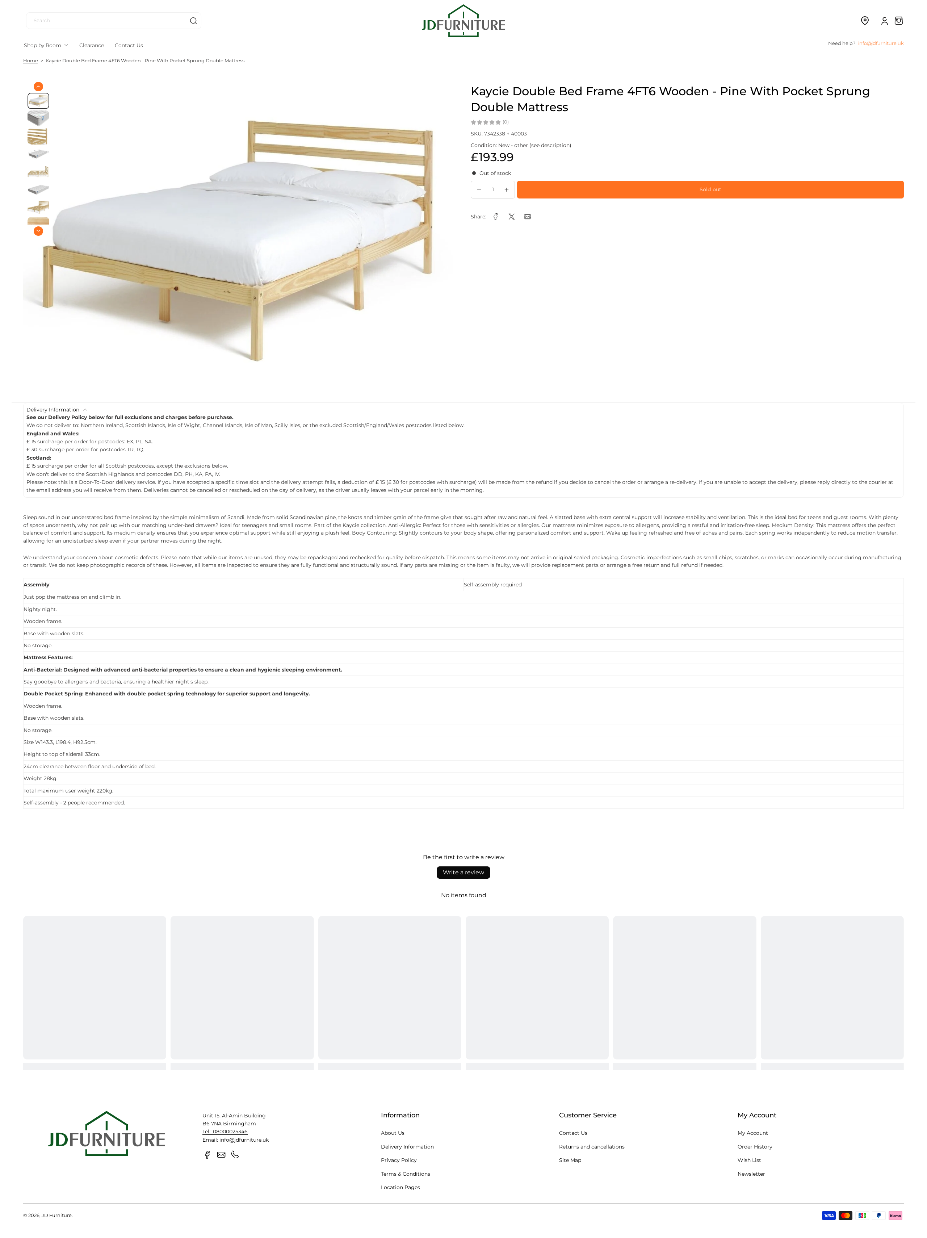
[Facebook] (207, 1154)
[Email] (221, 1154)
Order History (755, 1146)
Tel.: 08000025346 (225, 1131)
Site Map (570, 1160)
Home (30, 60)
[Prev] (38, 86)
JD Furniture (57, 1215)
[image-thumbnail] (38, 101)
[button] (864, 20)
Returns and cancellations (592, 1146)
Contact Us (573, 1133)
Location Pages (400, 1187)
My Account (753, 1133)
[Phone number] (235, 1154)
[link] (495, 216)
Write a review (463, 872)
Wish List (749, 1160)
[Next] (38, 230)
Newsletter (751, 1174)
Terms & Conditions (405, 1174)
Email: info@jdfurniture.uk (235, 1140)
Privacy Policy (399, 1160)
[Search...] (193, 20)
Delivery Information (407, 1146)
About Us (392, 1133)
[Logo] (463, 20)
